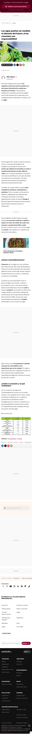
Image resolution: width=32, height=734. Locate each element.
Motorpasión (19, 684)
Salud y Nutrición (22, 609)
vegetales (28, 442)
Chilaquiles (17, 578)
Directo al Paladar (7, 684)
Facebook (14, 65)
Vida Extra (19, 664)
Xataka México (6, 709)
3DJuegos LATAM (21, 709)
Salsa (3, 626)
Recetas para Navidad (6, 619)
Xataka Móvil (5, 664)
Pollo (18, 623)
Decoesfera (5, 698)
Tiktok (29, 586)
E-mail (23, 65)
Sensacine (19, 673)
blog (2, 404)
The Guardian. (12, 439)
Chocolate (19, 626)
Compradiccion (6, 700)
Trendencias (5, 695)
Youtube (10, 586)
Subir (25, 651)
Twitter (17, 65)
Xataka (4, 661)
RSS (18, 586)
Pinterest (21, 586)
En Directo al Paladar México (10, 249)
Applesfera (5, 667)
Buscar (25, 643)
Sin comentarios (8, 64)
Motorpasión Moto (21, 686)
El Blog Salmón (20, 695)
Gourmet (5, 605)
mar (22, 442)
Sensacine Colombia (22, 717)
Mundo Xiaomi (6, 672)
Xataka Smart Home (7, 669)
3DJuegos (19, 661)
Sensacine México (21, 715)
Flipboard (20, 65)
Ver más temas (6, 633)
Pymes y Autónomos (22, 698)
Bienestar (5, 623)
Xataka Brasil (5, 712)
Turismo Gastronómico (6, 613)
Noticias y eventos (13, 442)
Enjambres (19, 618)
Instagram (14, 586)
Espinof (18, 675)
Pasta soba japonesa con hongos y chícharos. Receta (13, 251)
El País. (19, 439)
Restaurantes (6, 609)
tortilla (14, 23)
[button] (11, 77)
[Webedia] (6, 653)
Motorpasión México (22, 723)
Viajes (18, 612)
